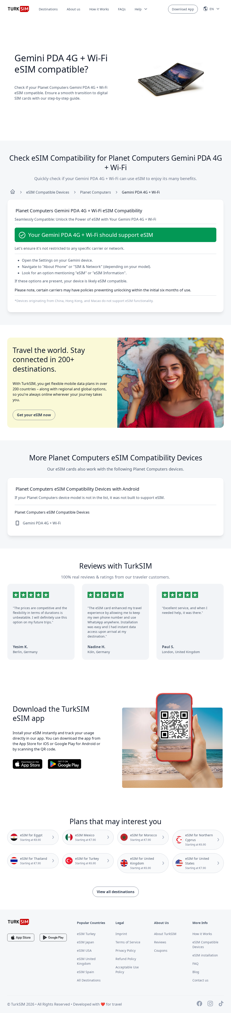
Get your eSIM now (34, 414)
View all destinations (115, 891)
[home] (12, 192)
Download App (183, 9)
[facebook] (199, 1004)
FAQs (122, 9)
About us (73, 9)
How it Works (99, 9)
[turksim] (18, 922)
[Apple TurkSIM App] (20, 937)
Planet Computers (95, 192)
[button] (141, 9)
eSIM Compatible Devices (47, 192)
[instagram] (210, 1004)
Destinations (48, 9)
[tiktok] (221, 1004)
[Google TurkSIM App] (53, 937)
